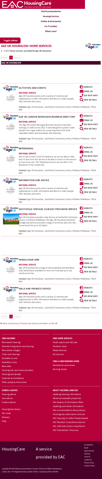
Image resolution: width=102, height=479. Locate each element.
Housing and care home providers (17, 370)
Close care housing (11, 354)
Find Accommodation (51, 11)
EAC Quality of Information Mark (68, 402)
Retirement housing (11, 342)
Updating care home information (68, 406)
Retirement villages (11, 350)
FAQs (4, 421)
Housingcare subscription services (69, 414)
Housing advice (9, 394)
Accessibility (88, 445)
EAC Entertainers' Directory (65, 430)
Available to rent (9, 358)
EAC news (6, 413)
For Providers (51, 26)
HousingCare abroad (11, 374)
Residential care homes (64, 365)
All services (58, 354)
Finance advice (9, 402)
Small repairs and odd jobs (65, 342)
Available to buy (9, 362)
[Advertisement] (51, 74)
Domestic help (59, 346)
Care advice (7, 398)
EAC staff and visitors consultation (69, 426)
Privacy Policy (89, 463)
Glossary (6, 417)
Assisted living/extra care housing (18, 346)
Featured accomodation (13, 378)
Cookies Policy (89, 466)
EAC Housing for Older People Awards (70, 418)
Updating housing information (67, 394)
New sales (6, 366)
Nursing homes (60, 369)
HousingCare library (11, 409)
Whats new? (51, 31)
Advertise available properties (67, 398)
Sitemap (87, 454)
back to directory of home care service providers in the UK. (30, 323)
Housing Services (51, 16)
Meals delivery (60, 350)
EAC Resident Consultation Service (69, 422)
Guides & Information (51, 21)
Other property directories (14, 382)
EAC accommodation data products (69, 410)
